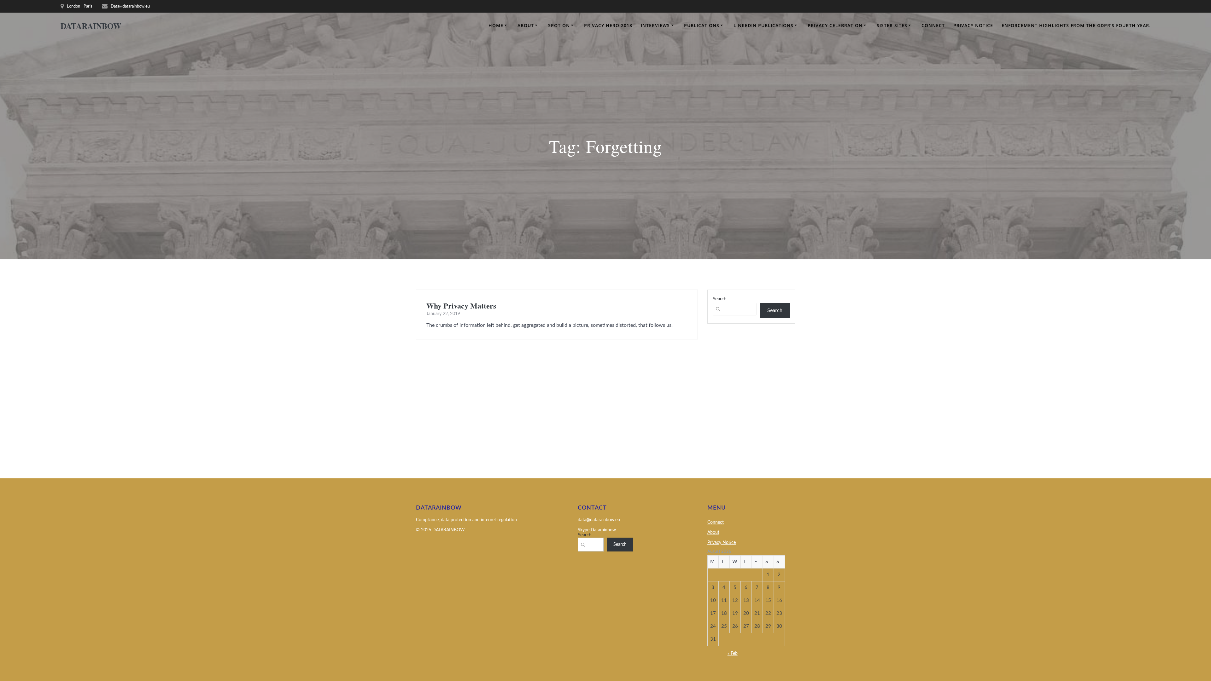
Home (495, 25)
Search (719, 299)
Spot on (559, 25)
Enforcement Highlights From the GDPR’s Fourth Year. (1076, 25)
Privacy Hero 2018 (608, 25)
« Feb (733, 653)
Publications (701, 25)
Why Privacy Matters (461, 305)
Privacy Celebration (835, 25)
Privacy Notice (973, 25)
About (526, 25)
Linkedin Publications (763, 25)
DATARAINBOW (91, 26)
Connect (933, 25)
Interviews (655, 25)
